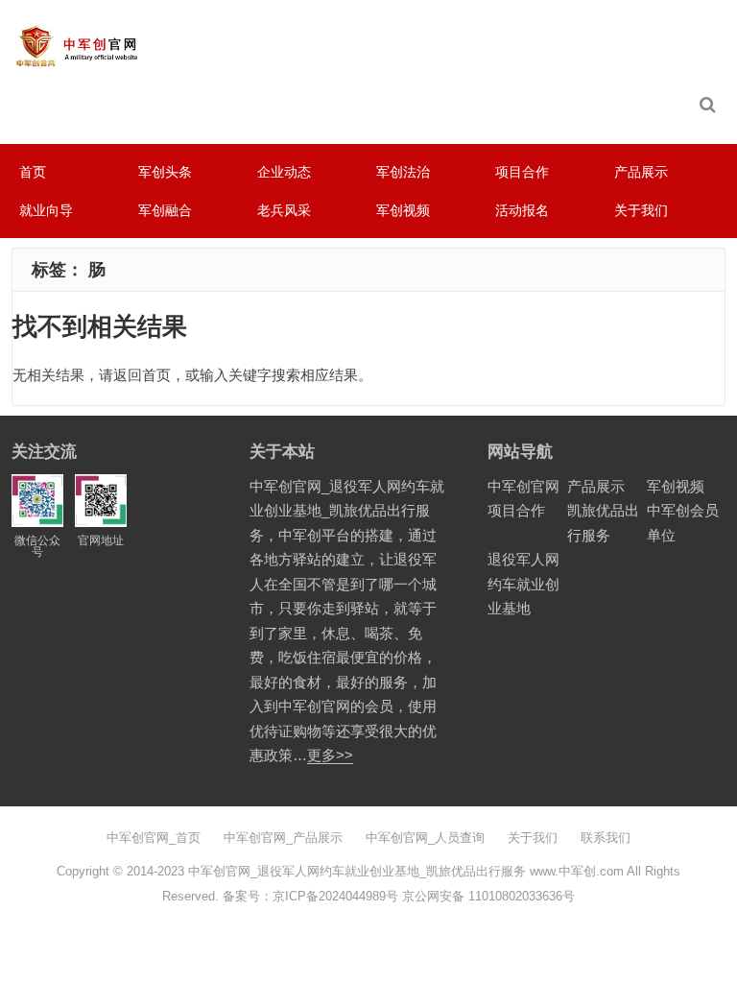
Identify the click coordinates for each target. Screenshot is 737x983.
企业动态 (284, 172)
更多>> (330, 755)
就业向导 (46, 210)
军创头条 (165, 172)
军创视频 (403, 210)
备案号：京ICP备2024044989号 (310, 896)
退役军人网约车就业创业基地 (523, 583)
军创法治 (403, 172)
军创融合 (165, 210)
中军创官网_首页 (154, 837)
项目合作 (522, 172)
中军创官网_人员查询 (425, 837)
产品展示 (641, 172)
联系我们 (605, 837)
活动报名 (522, 210)
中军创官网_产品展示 (283, 837)
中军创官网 (523, 486)
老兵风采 (284, 210)
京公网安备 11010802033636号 (488, 896)
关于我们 (641, 210)
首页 (32, 172)
